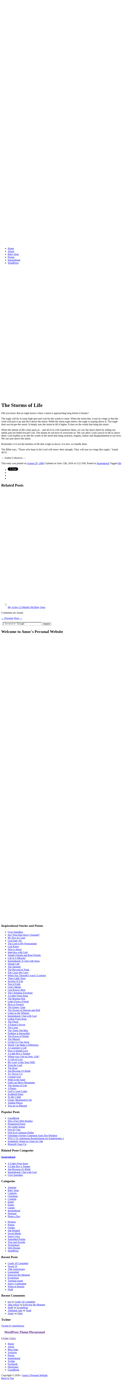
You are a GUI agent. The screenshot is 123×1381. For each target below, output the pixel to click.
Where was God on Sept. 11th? (23, 1056)
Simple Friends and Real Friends (24, 955)
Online (8, 1338)
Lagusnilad (13, 1272)
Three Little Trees (17, 978)
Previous (7, 618)
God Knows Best (16, 990)
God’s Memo (14, 987)
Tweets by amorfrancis (12, 1325)
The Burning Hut (16, 998)
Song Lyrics (14, 1236)
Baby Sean (13, 254)
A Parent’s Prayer (16, 1024)
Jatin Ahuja (13, 1304)
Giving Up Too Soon (18, 1042)
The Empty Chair (16, 1007)
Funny (11, 1204)
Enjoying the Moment (19, 1275)
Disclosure (13, 1367)
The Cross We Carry (18, 972)
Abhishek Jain (15, 1310)
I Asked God (14, 1076)
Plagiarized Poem (16, 1124)
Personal (12, 1213)
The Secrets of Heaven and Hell (24, 1010)
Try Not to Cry (15, 1074)
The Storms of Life (17, 1085)
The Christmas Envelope (20, 992)
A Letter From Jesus (18, 995)
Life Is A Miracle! (17, 958)
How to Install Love (18, 1050)
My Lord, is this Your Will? (21, 1062)
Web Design (14, 1248)
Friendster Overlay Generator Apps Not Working (32, 1135)
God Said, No (15, 940)
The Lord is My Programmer (22, 943)
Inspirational (14, 260)
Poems (11, 257)
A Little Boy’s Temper (19, 1053)
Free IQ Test (14, 1129)
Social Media (14, 1233)
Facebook (13, 1364)
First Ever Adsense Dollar (21, 1132)
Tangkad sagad (15, 1280)
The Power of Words (18, 1036)
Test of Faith (14, 984)
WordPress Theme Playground (24, 1332)
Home (11, 248)
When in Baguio (16, 1286)
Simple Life (14, 963)
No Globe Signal (16, 1126)
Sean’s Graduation (17, 1283)
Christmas (13, 1196)
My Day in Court (16, 937)
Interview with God (18, 952)
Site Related (14, 1230)
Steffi (10, 1307)
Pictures (12, 1221)
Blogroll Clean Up (17, 1144)
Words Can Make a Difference (23, 1045)
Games (11, 1207)
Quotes (11, 1227)
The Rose (12, 1068)
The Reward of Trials (18, 969)
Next (18, 618)
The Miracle (14, 1039)
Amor (11, 1313)
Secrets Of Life (15, 981)
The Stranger (14, 966)
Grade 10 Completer (18, 1263)
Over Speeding (15, 932)
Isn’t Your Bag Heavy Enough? (24, 935)
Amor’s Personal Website (35, 1375)
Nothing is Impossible (19, 1033)
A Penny (12, 1088)
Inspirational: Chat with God (22, 1016)
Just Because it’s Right (19, 1071)
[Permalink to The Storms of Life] (61, 397)
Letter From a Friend (18, 1001)
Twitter (11, 1361)
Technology (14, 1245)
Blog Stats (13, 1349)
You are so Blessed (17, 1105)
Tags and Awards (16, 1242)
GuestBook (13, 1118)
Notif (10, 1289)
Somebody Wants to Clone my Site (25, 1141)
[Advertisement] (38, 272)
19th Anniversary (16, 1269)
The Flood (13, 1021)
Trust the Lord (15, 1065)
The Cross (13, 1027)
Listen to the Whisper (18, 1013)
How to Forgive (16, 1004)
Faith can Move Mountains (21, 1082)
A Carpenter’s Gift (17, 1047)
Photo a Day (14, 1216)
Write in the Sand (16, 1079)
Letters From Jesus (17, 1018)
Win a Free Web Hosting (20, 1121)
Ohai (19, 1313)
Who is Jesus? (15, 949)
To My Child (14, 1097)
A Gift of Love (15, 1059)
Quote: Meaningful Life (20, 1100)
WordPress (13, 263)
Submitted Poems (16, 1239)
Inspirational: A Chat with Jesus (24, 961)
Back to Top (7, 1378)
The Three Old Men (18, 1030)
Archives (12, 1352)
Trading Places (15, 1102)
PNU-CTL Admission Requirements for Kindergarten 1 (36, 1138)
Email (11, 1202)
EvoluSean (13, 1277)
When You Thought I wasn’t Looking (27, 975)
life (119, 463)
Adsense (12, 1187)
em (9, 1301)
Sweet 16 (12, 1266)
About (11, 251)
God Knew (13, 946)
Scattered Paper (15, 1094)
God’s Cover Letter (17, 1091)
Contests (12, 1199)
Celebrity (12, 1193)
